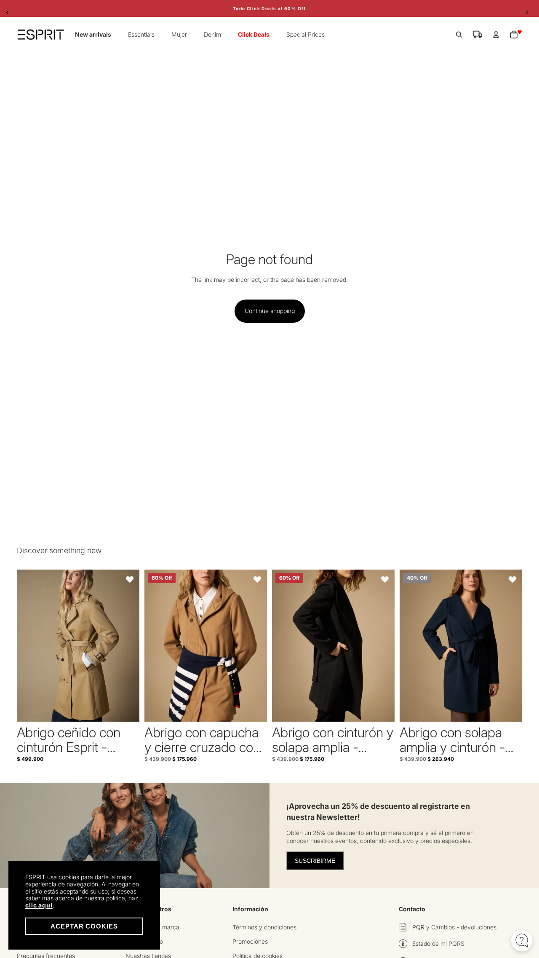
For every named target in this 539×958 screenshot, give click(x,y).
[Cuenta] (496, 34)
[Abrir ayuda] (521, 940)
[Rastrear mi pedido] (477, 34)
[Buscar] (459, 34)
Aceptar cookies (84, 926)
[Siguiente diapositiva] (126, 646)
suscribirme (315, 860)
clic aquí (39, 905)
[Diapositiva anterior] (29, 646)
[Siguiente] (529, 12)
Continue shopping (270, 310)
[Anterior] (9, 12)
